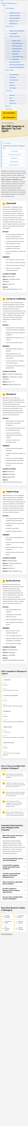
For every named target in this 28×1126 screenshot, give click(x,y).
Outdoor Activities (14, 36)
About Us (12, 100)
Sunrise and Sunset (14, 62)
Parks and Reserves (17, 43)
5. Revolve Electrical (14, 165)
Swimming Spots (17, 48)
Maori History (13, 23)
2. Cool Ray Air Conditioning (14, 154)
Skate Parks (15, 59)
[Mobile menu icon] (14, 1)
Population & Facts (14, 13)
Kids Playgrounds (17, 46)
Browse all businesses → (7, 934)
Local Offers (8, 109)
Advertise (12, 95)
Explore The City (9, 26)
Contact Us (12, 103)
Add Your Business (9, 113)
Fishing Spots (16, 51)
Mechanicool (7, 711)
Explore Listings (9, 70)
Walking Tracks (16, 40)
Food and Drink (13, 80)
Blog (10, 98)
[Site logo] (9, 3)
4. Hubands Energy (14, 161)
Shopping (12, 85)
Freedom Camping (14, 15)
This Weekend (13, 33)
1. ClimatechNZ (14, 151)
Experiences (12, 77)
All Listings (12, 88)
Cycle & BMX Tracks (17, 56)
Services (11, 82)
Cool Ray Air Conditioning (10, 695)
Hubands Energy (7, 727)
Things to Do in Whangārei (16, 31)
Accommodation (14, 74)
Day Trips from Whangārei (16, 67)
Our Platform (8, 90)
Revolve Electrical (8, 742)
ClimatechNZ (7, 679)
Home (4, 5)
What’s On (7, 106)
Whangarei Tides (14, 21)
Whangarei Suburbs (14, 18)
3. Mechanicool (14, 158)
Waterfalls (15, 54)
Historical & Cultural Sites (16, 64)
